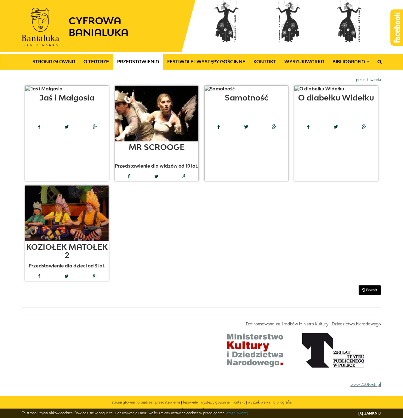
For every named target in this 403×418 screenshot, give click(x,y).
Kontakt (264, 61)
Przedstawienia (138, 61)
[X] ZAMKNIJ (369, 413)
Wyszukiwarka (304, 61)
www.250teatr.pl (365, 384)
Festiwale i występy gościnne (206, 61)
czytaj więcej (237, 412)
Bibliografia (352, 63)
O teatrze (96, 61)
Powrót (371, 290)
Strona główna (53, 61)
